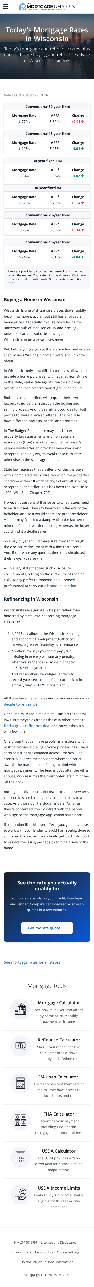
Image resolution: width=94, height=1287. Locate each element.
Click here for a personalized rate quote (47, 277)
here (11, 283)
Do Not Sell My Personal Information (47, 1262)
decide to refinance (21, 704)
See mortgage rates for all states (32, 962)
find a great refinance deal (27, 725)
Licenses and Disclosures (58, 1242)
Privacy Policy (21, 1252)
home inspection (61, 585)
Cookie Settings (68, 1252)
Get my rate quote (47, 927)
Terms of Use (44, 1252)
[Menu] (5, 5)
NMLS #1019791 (25, 1242)
